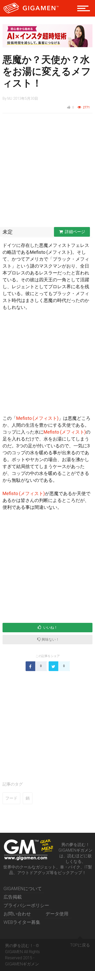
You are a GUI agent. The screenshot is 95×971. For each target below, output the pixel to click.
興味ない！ (50, 639)
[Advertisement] (47, 171)
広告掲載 (13, 897)
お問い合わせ (17, 913)
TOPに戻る (80, 945)
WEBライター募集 (22, 922)
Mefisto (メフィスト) (37, 418)
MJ (9, 98)
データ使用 (57, 913)
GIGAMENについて (23, 888)
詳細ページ (75, 231)
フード (11, 798)
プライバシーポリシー (26, 905)
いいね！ (50, 627)
